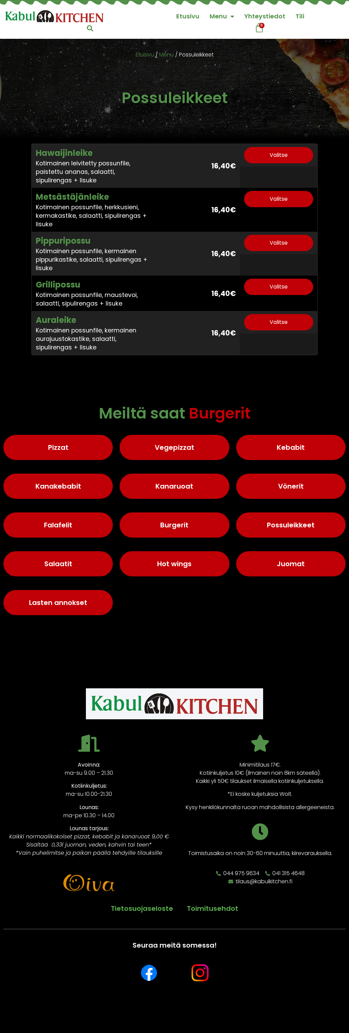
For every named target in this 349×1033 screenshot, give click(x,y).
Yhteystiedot (264, 16)
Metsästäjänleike (72, 196)
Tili (299, 16)
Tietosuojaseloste (142, 908)
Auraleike (56, 320)
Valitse (279, 155)
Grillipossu (58, 284)
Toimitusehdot (212, 908)
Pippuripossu (63, 240)
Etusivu (187, 16)
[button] (89, 28)
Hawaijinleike (64, 153)
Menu (218, 16)
